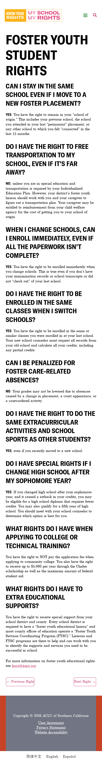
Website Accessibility (51, 732)
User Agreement (51, 723)
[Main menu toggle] (85, 15)
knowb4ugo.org (24, 666)
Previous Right (20, 681)
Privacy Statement (51, 727)
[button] (95, 15)
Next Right (85, 681)
